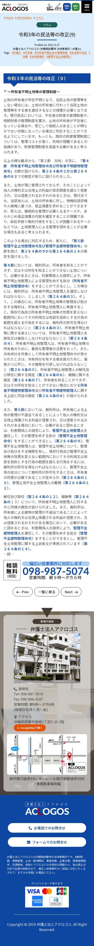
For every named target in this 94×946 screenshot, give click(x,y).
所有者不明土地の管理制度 (52, 52)
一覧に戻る (47, 591)
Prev (25, 591)
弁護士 (17, 52)
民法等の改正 (79, 52)
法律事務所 (37, 56)
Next (69, 591)
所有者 (29, 52)
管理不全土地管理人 (59, 56)
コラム (47, 25)
